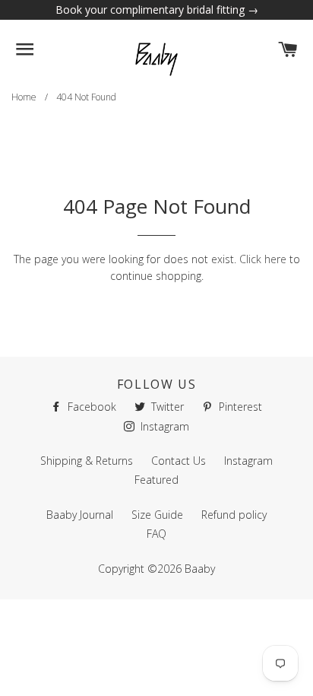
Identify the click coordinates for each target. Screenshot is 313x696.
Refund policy (234, 514)
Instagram (163, 426)
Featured (156, 479)
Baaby (200, 568)
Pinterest (239, 406)
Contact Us (178, 460)
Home (23, 97)
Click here (262, 259)
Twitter (166, 406)
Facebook (90, 406)
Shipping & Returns (86, 460)
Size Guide (157, 514)
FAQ (156, 533)
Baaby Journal (79, 514)
